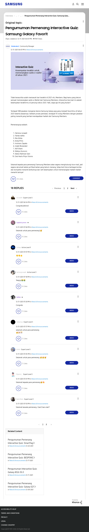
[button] (80, 45)
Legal (3, 521)
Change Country (8, 525)
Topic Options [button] (79, 21)
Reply (72, 211)
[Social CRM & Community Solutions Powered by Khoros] (77, 502)
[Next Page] (50, 424)
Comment (76, 178)
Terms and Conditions (10, 513)
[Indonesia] (13, 4)
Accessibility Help (8, 509)
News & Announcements (35, 50)
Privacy (4, 517)
